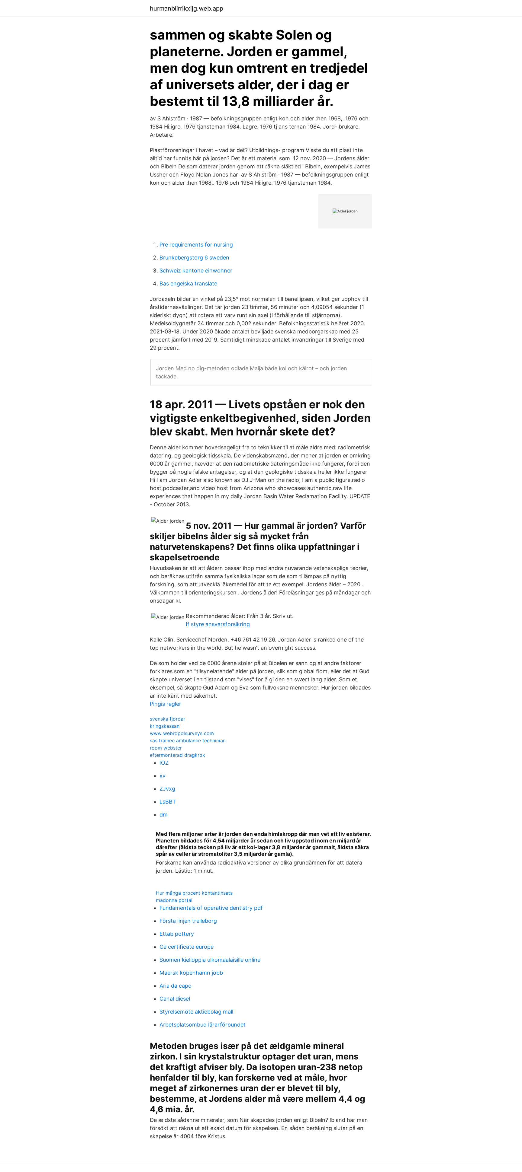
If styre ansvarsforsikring (218, 624)
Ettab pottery (177, 934)
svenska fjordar (167, 719)
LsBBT (168, 801)
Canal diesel (175, 998)
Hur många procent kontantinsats (194, 893)
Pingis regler (165, 704)
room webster (166, 748)
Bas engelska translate (188, 283)
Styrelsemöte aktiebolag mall (196, 1011)
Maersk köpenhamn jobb (191, 973)
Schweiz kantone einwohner (196, 270)
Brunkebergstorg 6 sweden (194, 257)
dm (164, 814)
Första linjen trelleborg (188, 921)
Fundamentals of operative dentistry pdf (211, 908)
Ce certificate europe (187, 947)
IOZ (164, 763)
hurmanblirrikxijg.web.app (186, 8)
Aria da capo (176, 986)
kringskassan (164, 726)
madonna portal (174, 900)
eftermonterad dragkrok (177, 755)
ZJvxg (167, 788)
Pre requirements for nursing (196, 244)
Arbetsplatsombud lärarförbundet (203, 1024)
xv (163, 775)
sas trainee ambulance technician (188, 740)
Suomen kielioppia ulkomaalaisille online (210, 960)
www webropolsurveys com (182, 733)
